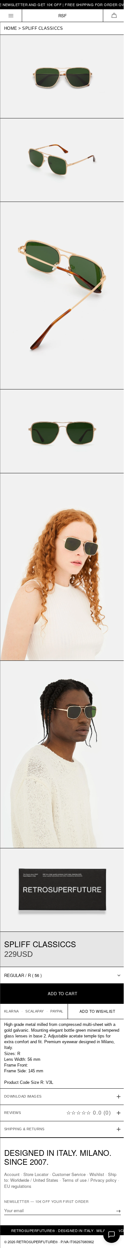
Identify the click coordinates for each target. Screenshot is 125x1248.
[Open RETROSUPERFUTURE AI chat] (111, 1234)
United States (55, 1180)
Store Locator (35, 1174)
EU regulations (32, 1186)
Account (12, 1174)
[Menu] (11, 15)
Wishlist (96, 1174)
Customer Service (69, 1174)
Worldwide (29, 1180)
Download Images (23, 1062)
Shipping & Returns (24, 1095)
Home (10, 28)
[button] (114, 15)
